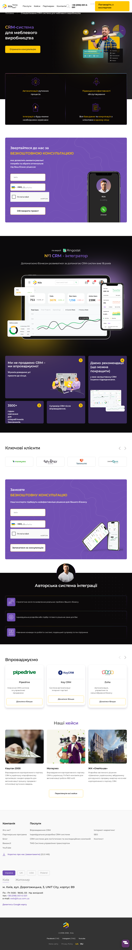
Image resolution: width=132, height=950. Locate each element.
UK (21, 873)
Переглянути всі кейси (66, 793)
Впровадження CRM (40, 830)
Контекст (99, 839)
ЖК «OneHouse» (98, 768)
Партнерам (48, 6)
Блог (5, 839)
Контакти (61, 6)
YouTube (7, 848)
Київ (6, 880)
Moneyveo (53, 768)
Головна (9, 13)
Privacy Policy (67, 944)
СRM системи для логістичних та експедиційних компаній (60, 839)
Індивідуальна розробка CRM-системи (50, 834)
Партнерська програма (15, 834)
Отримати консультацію (23, 49)
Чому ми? (15, 6)
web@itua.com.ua (19, 898)
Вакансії (7, 843)
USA (31, 873)
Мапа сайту (53, 944)
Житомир (22, 880)
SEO (96, 834)
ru (81, 944)
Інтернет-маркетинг (104, 830)
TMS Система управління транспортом (50, 843)
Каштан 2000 (13, 768)
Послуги (27, 6)
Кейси (37, 6)
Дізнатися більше (24, 701)
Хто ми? (7, 830)
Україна (9, 873)
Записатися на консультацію (27, 548)
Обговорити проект (28, 211)
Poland (43, 873)
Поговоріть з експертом (105, 6)
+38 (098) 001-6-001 (81, 6)
